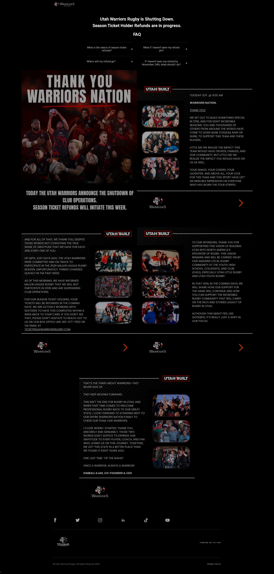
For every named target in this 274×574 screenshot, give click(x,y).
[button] (93, 4)
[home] (64, 4)
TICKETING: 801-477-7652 (210, 543)
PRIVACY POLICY (214, 564)
